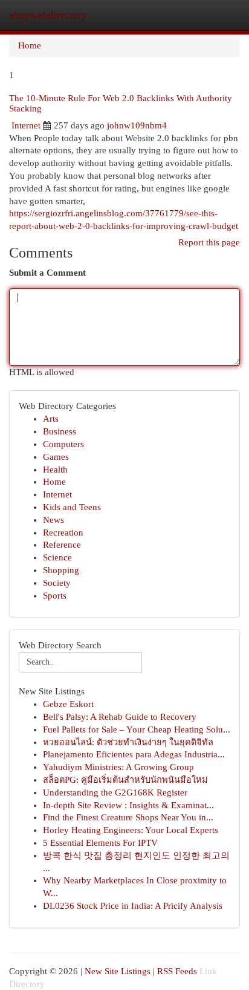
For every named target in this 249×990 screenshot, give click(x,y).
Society (57, 583)
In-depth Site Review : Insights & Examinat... (128, 805)
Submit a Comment (47, 272)
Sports (54, 595)
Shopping (61, 570)
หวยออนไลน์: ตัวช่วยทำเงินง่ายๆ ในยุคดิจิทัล (128, 742)
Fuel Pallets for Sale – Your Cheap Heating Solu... (136, 729)
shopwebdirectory (48, 15)
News (53, 520)
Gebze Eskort (68, 704)
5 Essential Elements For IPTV (100, 843)
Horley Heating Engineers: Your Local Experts (130, 830)
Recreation (63, 532)
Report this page (209, 242)
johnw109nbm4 (137, 125)
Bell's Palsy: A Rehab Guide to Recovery (119, 717)
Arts (51, 419)
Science (57, 557)
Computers (63, 444)
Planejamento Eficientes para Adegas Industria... (134, 754)
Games (56, 457)
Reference (62, 545)
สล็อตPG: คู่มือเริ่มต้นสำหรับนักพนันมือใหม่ (125, 780)
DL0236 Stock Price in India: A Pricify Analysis (132, 906)
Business (59, 431)
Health (55, 469)
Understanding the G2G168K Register (115, 792)
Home (29, 45)
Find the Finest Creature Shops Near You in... (128, 817)
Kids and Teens (72, 507)
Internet (25, 125)
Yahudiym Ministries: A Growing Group (118, 767)
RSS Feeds (177, 971)
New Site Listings (117, 971)
